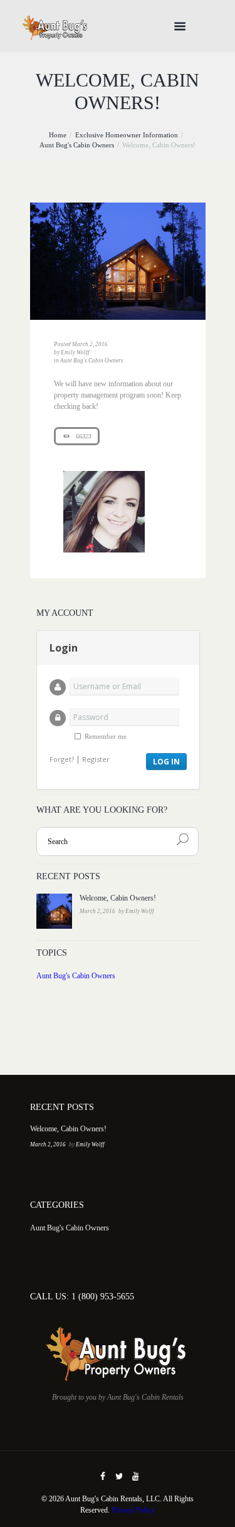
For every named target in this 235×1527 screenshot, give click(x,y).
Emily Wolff (75, 352)
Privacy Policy (133, 1510)
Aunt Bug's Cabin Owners (76, 145)
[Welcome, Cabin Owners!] (118, 261)
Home (57, 135)
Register (96, 759)
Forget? (62, 759)
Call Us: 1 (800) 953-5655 (82, 1296)
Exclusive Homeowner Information (126, 135)
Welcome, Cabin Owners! (118, 898)
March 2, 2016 (90, 344)
